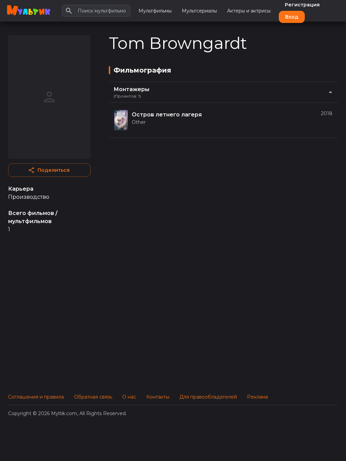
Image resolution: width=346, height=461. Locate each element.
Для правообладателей (208, 397)
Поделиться (54, 170)
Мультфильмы (155, 11)
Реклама (257, 397)
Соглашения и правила (36, 397)
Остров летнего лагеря (167, 114)
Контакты (157, 397)
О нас (129, 397)
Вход (291, 17)
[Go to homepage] (28, 11)
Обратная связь (93, 397)
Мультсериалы (199, 11)
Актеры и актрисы (249, 11)
